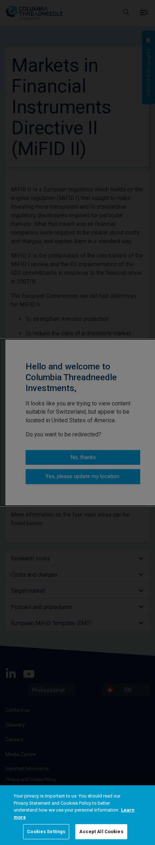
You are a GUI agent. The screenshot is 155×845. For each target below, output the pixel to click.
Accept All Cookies (101, 831)
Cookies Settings (46, 831)
